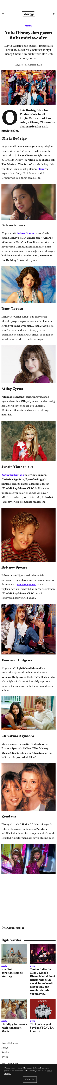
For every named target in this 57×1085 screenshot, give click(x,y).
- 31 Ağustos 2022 (28, 65)
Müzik (28, 25)
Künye (4, 1048)
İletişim (5, 1052)
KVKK (4, 1057)
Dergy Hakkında (10, 1043)
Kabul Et (29, 1079)
